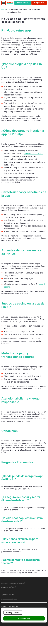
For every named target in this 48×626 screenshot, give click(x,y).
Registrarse (39, 3)
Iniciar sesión (22, 3)
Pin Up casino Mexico (33, 153)
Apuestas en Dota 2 (8, 587)
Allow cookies (24, 618)
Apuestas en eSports (9, 599)
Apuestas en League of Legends (13, 583)
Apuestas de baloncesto (10, 606)
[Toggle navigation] (3, 3)
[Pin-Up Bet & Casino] (10, 3)
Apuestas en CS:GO (8, 595)
